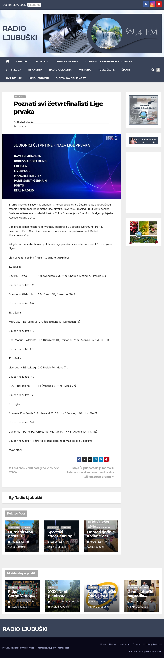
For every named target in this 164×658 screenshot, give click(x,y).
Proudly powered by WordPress (18, 647)
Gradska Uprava (66, 61)
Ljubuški (22, 61)
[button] (153, 69)
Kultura (85, 69)
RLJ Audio (35, 69)
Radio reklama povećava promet (145, 651)
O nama (136, 644)
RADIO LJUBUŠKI (24, 629)
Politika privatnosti (153, 644)
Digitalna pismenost (71, 78)
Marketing (125, 644)
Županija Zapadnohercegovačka (108, 61)
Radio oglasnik (60, 69)
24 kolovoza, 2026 (22, 601)
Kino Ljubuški (39, 78)
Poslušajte (106, 69)
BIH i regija (13, 69)
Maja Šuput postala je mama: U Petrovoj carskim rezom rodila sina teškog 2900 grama (90, 472)
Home (103, 644)
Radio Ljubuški (25, 122)
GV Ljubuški (14, 78)
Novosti (42, 61)
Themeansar (62, 647)
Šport (126, 69)
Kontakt (113, 644)
